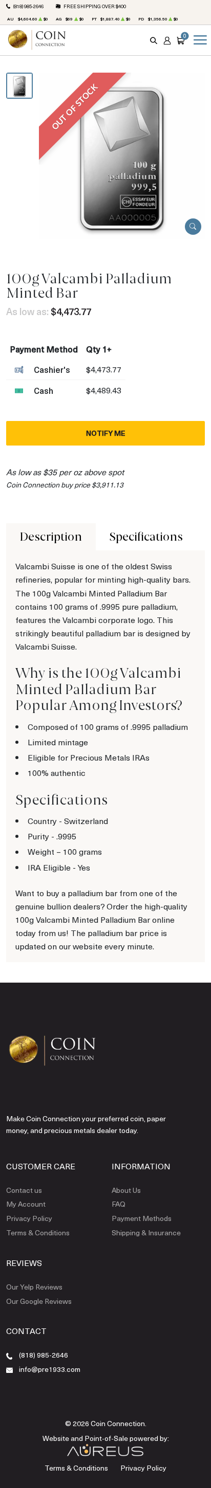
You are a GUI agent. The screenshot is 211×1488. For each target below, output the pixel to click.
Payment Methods (142, 1218)
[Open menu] (198, 40)
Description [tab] (51, 537)
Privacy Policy (29, 1218)
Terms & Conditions (38, 1232)
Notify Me (105, 433)
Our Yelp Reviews (34, 1287)
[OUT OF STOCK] (122, 154)
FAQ (118, 1204)
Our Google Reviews (39, 1301)
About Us (126, 1190)
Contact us (24, 1190)
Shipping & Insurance (146, 1232)
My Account (26, 1204)
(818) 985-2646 (28, 6)
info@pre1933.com (49, 1369)
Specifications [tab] (146, 537)
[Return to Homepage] (37, 40)
